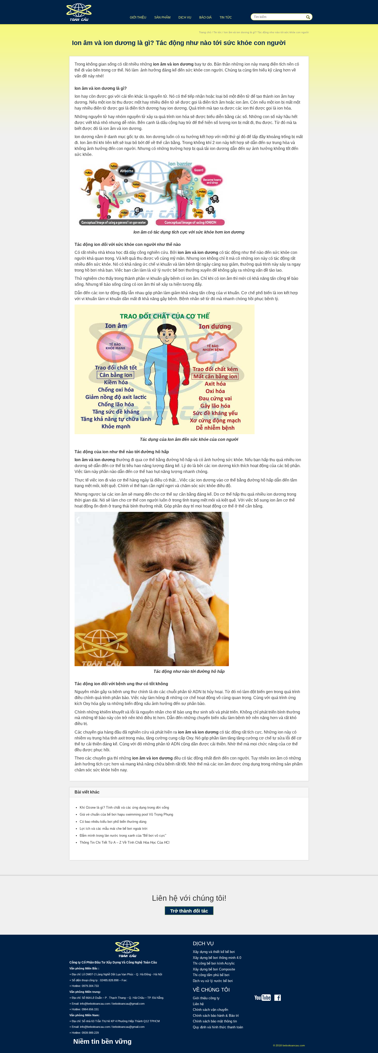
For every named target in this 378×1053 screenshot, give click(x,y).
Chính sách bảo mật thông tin (215, 1021)
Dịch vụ (184, 17)
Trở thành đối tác (189, 911)
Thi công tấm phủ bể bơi (211, 975)
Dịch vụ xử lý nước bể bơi (213, 981)
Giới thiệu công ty (206, 998)
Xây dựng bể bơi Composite (214, 969)
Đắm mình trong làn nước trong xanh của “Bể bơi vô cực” (123, 835)
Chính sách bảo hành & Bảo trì (216, 1016)
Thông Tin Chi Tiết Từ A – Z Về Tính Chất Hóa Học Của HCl (124, 842)
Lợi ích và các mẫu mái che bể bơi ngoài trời (113, 829)
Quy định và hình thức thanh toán (218, 1027)
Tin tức (226, 17)
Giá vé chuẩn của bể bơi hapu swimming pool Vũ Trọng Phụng (126, 814)
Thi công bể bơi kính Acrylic (214, 963)
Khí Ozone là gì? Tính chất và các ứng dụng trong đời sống (124, 807)
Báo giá (205, 17)
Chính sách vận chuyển (210, 1010)
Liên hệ (198, 1004)
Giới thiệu (138, 17)
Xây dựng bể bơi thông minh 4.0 (217, 958)
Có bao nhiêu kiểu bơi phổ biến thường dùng (113, 822)
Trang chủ (205, 32)
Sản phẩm (162, 17)
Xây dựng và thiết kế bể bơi (214, 952)
